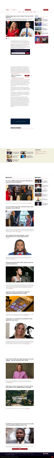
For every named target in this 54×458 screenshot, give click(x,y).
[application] (41, 39)
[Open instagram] (16, 9)
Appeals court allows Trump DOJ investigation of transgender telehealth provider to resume (18, 292)
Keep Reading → (29, 203)
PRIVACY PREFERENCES (25, 453)
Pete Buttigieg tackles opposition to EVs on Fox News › (41, 154)
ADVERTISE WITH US (17, 453)
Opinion (43, 202)
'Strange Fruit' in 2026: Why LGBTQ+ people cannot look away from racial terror (19, 263)
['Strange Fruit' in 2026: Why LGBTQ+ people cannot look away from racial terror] (20, 274)
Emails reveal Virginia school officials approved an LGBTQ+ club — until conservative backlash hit (45, 196)
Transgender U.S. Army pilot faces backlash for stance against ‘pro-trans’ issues (19, 319)
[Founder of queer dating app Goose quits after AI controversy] (38, 185)
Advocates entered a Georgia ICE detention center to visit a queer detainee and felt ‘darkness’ (45, 21)
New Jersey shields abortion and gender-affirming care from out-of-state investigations (19, 181)
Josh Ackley (7, 265)
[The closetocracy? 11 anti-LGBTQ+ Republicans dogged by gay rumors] (9, 160)
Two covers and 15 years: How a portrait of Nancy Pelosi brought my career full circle (19, 207)
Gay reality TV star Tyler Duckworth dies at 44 (45, 200)
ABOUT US (9, 453)
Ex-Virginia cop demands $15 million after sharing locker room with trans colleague (44, 30)
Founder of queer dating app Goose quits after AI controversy (45, 186)
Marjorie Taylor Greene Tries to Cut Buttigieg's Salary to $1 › (41, 152)
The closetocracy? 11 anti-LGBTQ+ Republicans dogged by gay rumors (16, 160)
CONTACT (6, 453)
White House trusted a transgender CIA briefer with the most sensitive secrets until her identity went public (19, 386)
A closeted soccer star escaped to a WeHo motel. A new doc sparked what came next (45, 191)
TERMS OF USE (28, 453)
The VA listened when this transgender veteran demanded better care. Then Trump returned (17, 236)
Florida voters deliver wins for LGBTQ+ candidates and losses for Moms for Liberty (45, 24)
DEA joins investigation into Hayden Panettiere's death (45, 33)
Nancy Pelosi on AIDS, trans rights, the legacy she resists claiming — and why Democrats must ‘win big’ (20, 359)
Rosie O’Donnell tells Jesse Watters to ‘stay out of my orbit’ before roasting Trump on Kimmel (45, 182)
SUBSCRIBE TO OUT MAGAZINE (7, 9)
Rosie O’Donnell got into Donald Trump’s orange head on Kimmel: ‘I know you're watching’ (45, 204)
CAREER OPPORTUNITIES (13, 453)
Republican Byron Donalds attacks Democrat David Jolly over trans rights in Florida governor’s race (20, 424)
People (43, 31)
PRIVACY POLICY (20, 453)
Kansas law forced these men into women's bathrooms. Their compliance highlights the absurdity (16, 157)
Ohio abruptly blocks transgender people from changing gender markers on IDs (29, 156)
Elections (43, 22)
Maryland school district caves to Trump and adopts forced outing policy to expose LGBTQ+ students (16, 153)
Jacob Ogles (7, 294)
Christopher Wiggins (7, 183)
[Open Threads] (14, 9)
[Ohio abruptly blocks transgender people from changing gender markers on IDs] (23, 156)
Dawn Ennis (7, 321)
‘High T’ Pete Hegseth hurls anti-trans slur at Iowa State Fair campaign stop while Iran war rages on (29, 153)
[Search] (42, 9)
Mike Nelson (7, 209)
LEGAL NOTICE (32, 453)
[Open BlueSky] (13, 9)
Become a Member (27, 75)
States (42, 193)
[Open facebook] (11, 9)
